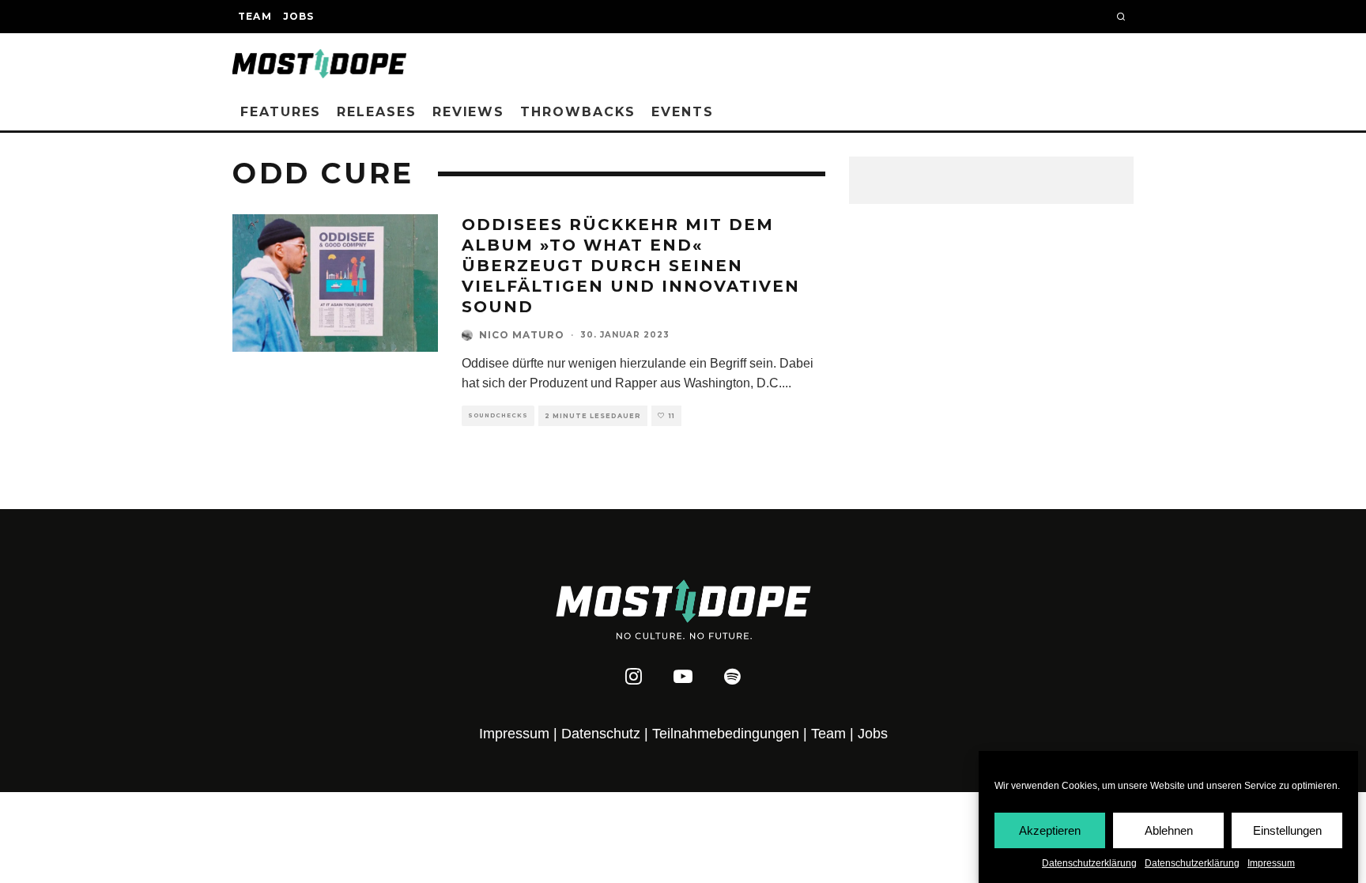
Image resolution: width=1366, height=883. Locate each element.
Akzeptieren (1050, 829)
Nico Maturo (521, 335)
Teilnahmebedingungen (725, 733)
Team (255, 16)
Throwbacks (578, 111)
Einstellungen (1287, 829)
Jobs (299, 16)
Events (682, 111)
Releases (376, 111)
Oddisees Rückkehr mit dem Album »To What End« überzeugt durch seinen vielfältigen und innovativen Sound (631, 265)
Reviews (468, 111)
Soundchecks (498, 415)
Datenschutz (600, 733)
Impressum (1271, 863)
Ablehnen (1169, 829)
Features (280, 111)
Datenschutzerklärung (1089, 863)
